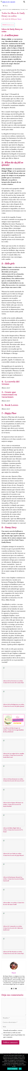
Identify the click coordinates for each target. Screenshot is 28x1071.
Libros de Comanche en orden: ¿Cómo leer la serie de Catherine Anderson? (13, 928)
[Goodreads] (11, 989)
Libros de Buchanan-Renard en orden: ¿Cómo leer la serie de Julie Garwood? (13, 879)
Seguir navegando (12, 1068)
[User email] (16, 989)
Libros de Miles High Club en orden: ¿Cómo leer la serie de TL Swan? (13, 829)
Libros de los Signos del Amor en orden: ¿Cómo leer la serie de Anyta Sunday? (13, 804)
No (20, 1068)
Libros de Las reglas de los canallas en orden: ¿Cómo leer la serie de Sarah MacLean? (13, 755)
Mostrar (11, 25)
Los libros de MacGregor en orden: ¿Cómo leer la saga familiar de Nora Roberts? (13, 729)
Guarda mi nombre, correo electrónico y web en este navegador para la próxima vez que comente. (14, 1034)
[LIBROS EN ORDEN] (8, 2)
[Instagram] (13, 989)
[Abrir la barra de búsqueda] (24, 2)
